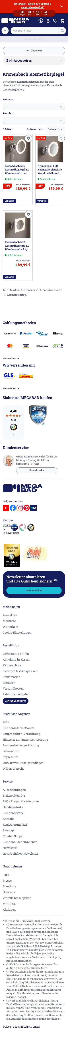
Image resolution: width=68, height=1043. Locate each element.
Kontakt (8, 819)
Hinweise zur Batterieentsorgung (25, 739)
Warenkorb (10, 626)
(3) (55, 580)
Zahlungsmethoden (16, 694)
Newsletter (10, 848)
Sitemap (8, 830)
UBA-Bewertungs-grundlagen (23, 763)
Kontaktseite (36, 470)
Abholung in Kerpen (16, 659)
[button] (28, 138)
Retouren (9, 682)
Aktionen (9, 909)
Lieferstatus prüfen (16, 653)
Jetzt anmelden (34, 590)
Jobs (6, 875)
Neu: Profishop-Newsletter (20, 853)
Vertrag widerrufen (15, 701)
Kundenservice (13, 813)
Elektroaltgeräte (14, 795)
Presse (7, 880)
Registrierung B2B (15, 824)
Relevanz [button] (53, 129)
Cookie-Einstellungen (17, 632)
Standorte (9, 886)
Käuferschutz (12, 665)
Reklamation (11, 677)
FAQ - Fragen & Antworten (21, 801)
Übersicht (36, 50)
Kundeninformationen (18, 728)
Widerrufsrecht (13, 768)
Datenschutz (11, 751)
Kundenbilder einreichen (20, 842)
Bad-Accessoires (52, 290)
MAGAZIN (9, 903)
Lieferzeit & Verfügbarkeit (20, 671)
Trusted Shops (12, 836)
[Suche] (62, 30)
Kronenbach (31, 290)
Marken (15, 290)
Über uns (9, 892)
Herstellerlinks (13, 807)
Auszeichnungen (14, 790)
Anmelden (10, 615)
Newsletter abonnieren (31, 578)
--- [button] (6, 106)
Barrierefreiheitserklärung (21, 745)
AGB (6, 722)
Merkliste (9, 621)
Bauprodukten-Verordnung (21, 734)
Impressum (10, 757)
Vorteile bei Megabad (17, 898)
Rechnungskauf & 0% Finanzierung (34, 39)
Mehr (44, 968)
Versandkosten (13, 688)
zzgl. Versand (43, 921)
